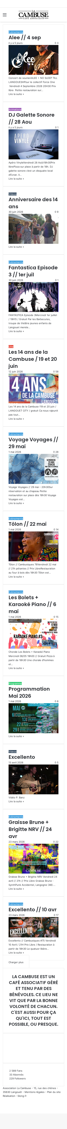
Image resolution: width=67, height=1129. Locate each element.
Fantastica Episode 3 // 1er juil (33, 271)
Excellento (22, 757)
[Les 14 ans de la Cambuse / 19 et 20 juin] (33, 402)
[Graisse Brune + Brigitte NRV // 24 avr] (33, 872)
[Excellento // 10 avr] (33, 936)
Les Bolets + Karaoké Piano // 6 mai (32, 604)
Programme (15, 683)
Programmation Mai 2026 (29, 692)
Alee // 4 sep (25, 37)
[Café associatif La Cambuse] (33, 14)
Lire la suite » (16, 94)
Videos (13, 194)
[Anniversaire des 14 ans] (33, 242)
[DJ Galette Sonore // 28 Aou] (33, 158)
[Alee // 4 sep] (33, 73)
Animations (15, 109)
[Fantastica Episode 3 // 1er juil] (33, 311)
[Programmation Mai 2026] (33, 732)
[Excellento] (33, 793)
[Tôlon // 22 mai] (33, 560)
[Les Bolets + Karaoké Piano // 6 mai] (33, 647)
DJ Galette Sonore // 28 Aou (32, 118)
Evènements (16, 32)
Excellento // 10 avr (33, 909)
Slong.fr (22, 1095)
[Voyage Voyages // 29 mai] (33, 482)
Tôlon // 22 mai (28, 524)
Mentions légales (34, 1091)
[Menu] (5, 16)
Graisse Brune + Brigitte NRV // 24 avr (30, 829)
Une (11, 346)
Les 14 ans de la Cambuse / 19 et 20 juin (33, 359)
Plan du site (54, 1091)
